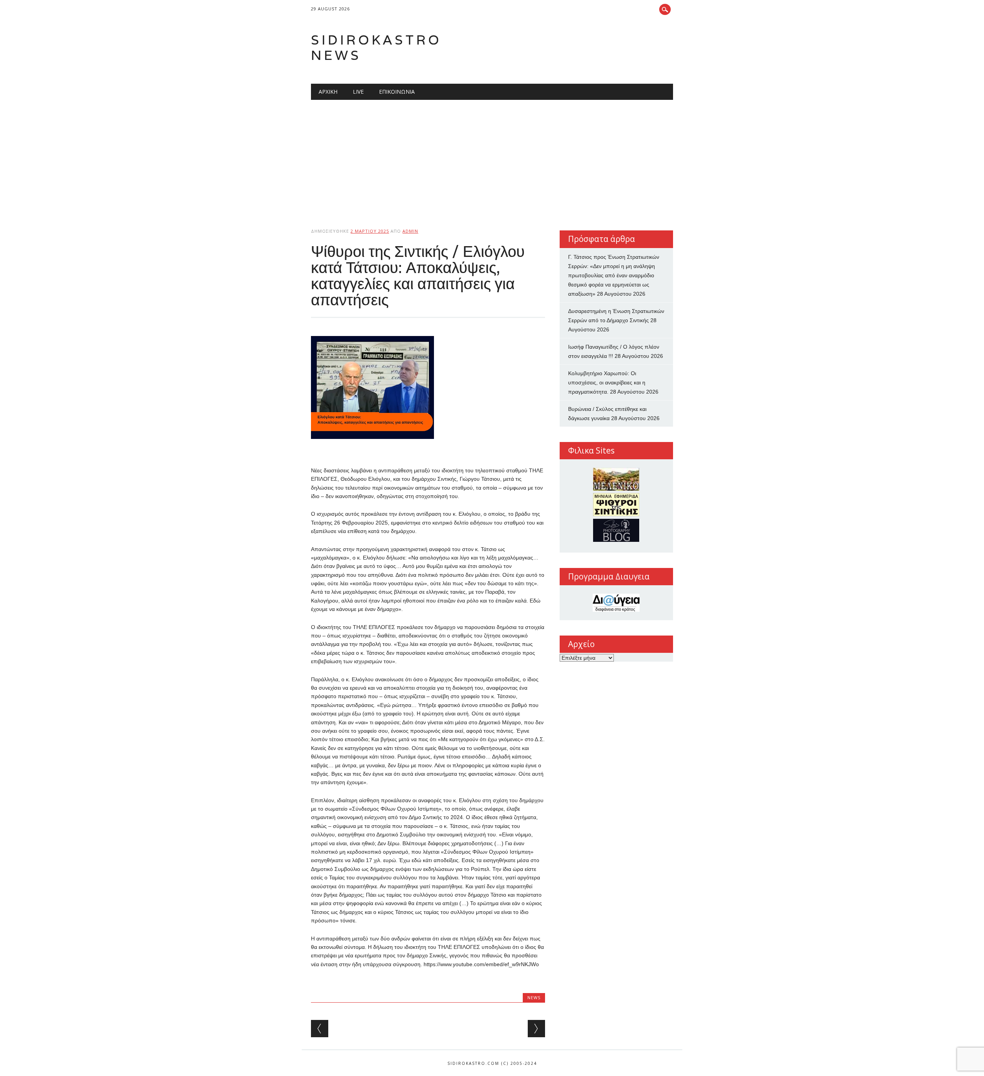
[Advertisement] (492, 157)
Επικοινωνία (397, 91)
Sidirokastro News (376, 47)
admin (410, 231)
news (533, 997)
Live (358, 91)
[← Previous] (319, 1028)
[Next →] (536, 1028)
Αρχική (328, 91)
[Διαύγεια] (616, 603)
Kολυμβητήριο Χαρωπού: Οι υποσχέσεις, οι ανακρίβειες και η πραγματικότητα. (606, 382)
